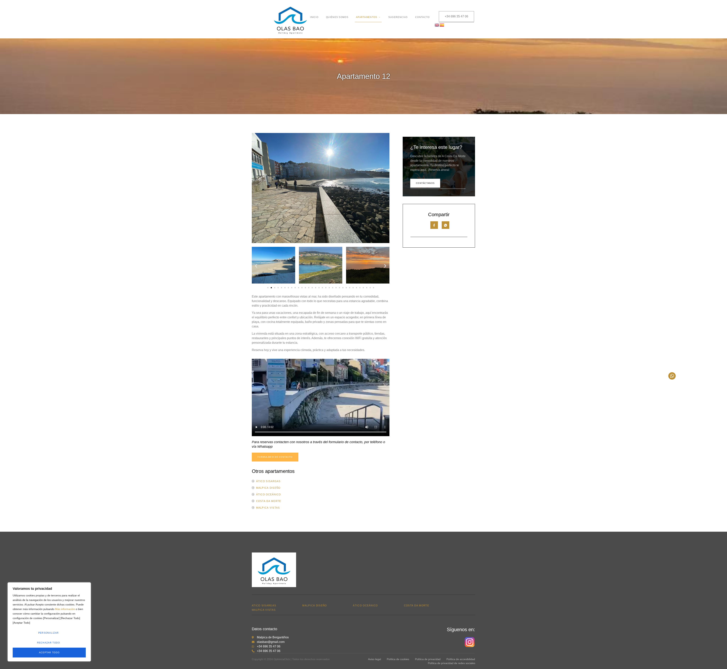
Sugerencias (398, 17)
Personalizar (48, 633)
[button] (256, 265)
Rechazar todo (48, 642)
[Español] (442, 24)
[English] (437, 24)
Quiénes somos (337, 17)
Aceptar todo (49, 652)
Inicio (314, 17)
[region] (49, 621)
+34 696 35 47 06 (456, 16)
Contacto (422, 17)
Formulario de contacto (275, 457)
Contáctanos (425, 183)
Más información (65, 609)
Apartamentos (366, 17)
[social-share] (434, 225)
